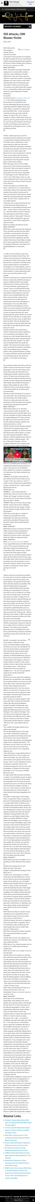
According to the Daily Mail (15, 542)
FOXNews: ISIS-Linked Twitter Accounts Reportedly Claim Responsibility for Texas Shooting (18, 1155)
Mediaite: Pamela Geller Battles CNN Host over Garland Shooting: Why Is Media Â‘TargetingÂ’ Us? (18, 1122)
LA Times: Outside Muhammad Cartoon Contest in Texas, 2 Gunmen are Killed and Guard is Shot (17, 1130)
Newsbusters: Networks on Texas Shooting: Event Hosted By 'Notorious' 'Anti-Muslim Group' (17, 1163)
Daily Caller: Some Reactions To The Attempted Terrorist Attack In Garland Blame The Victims (17, 1137)
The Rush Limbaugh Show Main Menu (15, 9)
